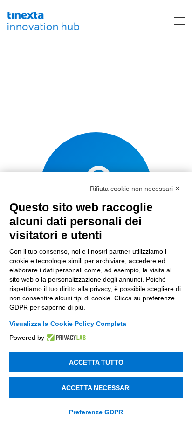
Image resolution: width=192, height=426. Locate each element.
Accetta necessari (96, 388)
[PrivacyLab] (65, 337)
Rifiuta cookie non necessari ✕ (135, 188)
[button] (179, 21)
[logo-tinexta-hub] (43, 21)
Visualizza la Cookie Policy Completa (67, 323)
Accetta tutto (96, 362)
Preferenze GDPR (96, 412)
